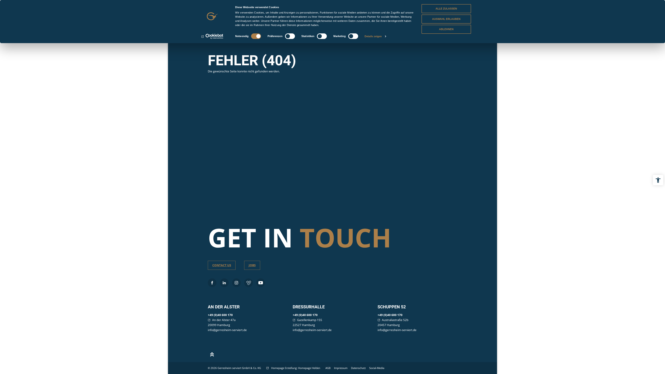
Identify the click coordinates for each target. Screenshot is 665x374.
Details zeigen (373, 36)
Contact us (221, 265)
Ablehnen (446, 29)
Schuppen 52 (392, 306)
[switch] (290, 36)
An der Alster (224, 306)
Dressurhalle (309, 306)
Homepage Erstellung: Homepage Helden (295, 368)
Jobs (252, 265)
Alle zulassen (446, 8)
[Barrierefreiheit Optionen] (658, 180)
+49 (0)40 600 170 (220, 315)
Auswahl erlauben (446, 18)
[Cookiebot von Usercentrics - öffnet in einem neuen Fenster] (212, 36)
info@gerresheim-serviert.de (227, 330)
